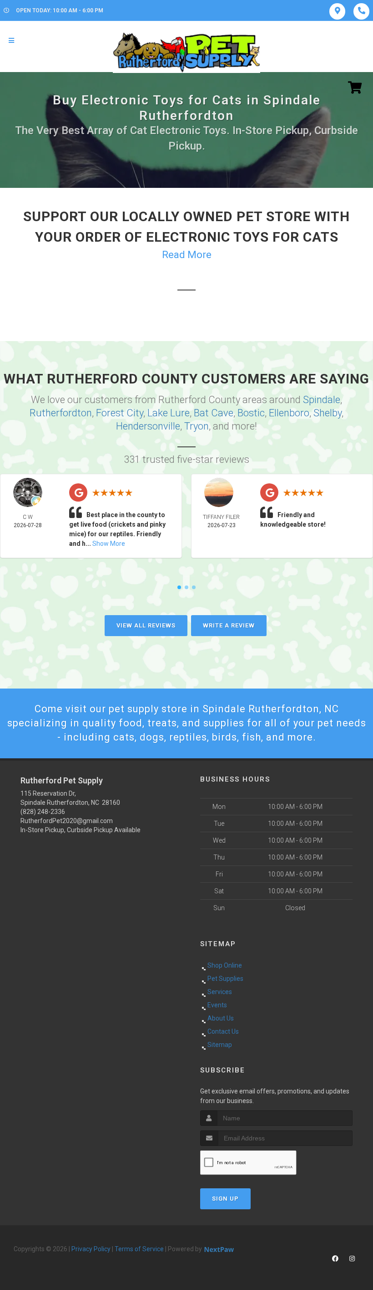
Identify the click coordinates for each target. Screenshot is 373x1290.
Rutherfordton (61, 413)
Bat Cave (213, 413)
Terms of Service (139, 1249)
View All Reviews (146, 625)
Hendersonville (148, 426)
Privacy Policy (91, 1249)
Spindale (321, 399)
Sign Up (225, 1198)
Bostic (251, 413)
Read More (187, 254)
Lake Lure (168, 413)
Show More (108, 543)
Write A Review (229, 625)
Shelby (327, 413)
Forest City (119, 413)
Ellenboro (289, 413)
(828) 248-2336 (42, 811)
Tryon (196, 426)
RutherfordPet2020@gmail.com (66, 820)
